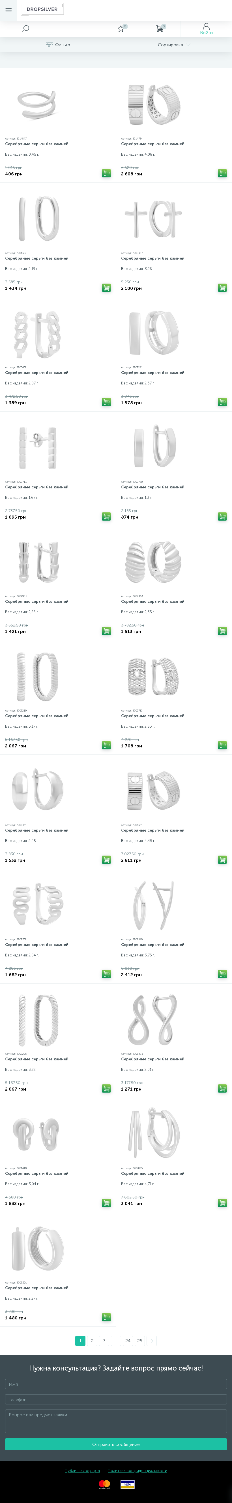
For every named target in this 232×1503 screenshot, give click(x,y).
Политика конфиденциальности (137, 1470)
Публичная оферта (82, 1470)
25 (139, 1340)
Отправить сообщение (116, 1444)
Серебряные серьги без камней (36, 144)
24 (127, 1340)
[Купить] (106, 173)
